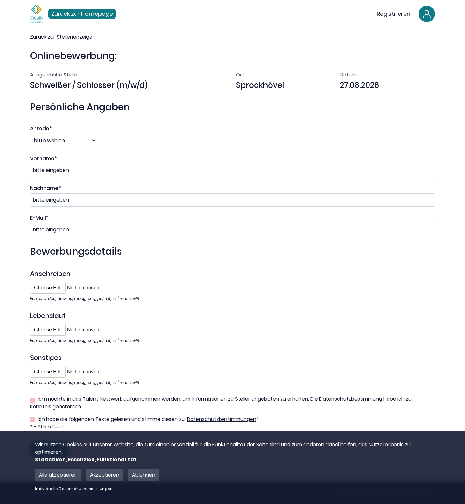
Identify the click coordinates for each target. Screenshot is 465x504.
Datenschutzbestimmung (350, 399)
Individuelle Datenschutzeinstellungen (74, 488)
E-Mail (39, 218)
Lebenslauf (47, 315)
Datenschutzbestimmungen (221, 419)
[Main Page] (36, 14)
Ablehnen (143, 474)
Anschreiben (50, 273)
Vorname (43, 158)
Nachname (45, 188)
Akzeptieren (104, 474)
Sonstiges (46, 357)
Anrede (41, 128)
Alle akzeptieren (58, 474)
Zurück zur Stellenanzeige (61, 36)
